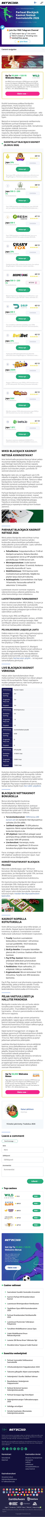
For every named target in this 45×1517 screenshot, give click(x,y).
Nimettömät (6, 1458)
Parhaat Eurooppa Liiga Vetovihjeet (20, 1395)
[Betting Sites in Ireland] (7, 1489)
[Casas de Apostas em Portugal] (12, 1495)
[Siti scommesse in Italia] (35, 1489)
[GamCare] (32, 1498)
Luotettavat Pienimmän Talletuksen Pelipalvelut (20, 1323)
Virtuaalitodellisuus (32, 1467)
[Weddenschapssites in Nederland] (16, 1492)
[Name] (41, 2)
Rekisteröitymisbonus (9, 1479)
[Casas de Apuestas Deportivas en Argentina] (35, 1492)
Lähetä (34, 1181)
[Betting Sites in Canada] (20, 1489)
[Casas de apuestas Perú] (8, 1495)
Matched (5, 1460)
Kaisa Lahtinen (27, 1109)
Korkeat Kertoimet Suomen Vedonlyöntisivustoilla (17, 1389)
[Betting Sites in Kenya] (26, 1489)
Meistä (29, 1507)
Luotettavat (29, 1464)
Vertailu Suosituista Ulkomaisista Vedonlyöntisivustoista (19, 1412)
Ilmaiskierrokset (7, 1477)
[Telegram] (3, 1448)
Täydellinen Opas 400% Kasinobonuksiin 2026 (22, 1309)
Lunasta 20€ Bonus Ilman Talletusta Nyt (22, 1340)
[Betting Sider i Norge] (10, 1492)
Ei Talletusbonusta (8, 1481)
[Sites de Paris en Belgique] (42, 1489)
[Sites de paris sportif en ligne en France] (39, 1489)
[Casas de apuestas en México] (32, 1492)
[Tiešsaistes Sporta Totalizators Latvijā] (31, 1495)
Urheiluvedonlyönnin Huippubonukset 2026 (23, 1367)
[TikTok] (25, 1448)
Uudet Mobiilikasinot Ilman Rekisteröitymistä (17, 1334)
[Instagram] (14, 1448)
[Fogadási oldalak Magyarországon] (27, 1495)
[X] (7, 1448)
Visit (36, 1196)
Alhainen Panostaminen (33, 1458)
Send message (9, 1141)
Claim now (21, 93)
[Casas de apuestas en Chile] (39, 1492)
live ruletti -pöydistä (32, 786)
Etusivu (18, 8)
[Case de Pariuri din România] (24, 1495)
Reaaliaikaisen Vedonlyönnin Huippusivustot (18, 1382)
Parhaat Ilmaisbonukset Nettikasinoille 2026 (21, 1316)
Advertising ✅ (37, 1507)
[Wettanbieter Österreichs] (23, 1492)
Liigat (6, 1507)
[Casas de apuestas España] (29, 1492)
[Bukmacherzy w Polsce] (18, 1495)
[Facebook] (11, 1448)
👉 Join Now (22, 41)
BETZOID (31, 283)
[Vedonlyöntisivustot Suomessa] (4, 1492)
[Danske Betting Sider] (13, 1492)
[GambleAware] (16, 1498)
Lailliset (28, 1462)
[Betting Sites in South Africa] (32, 1489)
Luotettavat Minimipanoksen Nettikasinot (23, 1304)
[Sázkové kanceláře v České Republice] (21, 1495)
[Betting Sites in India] (16, 1489)
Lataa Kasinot (30, 1469)
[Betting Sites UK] (4, 1489)
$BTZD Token (21, 1507)
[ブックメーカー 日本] (37, 1495)
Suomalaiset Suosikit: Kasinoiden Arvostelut (23, 1292)
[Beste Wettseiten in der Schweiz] (26, 1492)
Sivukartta (13, 1507)
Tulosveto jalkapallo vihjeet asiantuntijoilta (23, 1372)
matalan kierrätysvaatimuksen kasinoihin (21, 894)
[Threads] (18, 1448)
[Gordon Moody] (13, 1503)
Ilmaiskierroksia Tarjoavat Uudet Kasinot (22, 1345)
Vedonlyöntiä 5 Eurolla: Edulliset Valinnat (22, 1376)
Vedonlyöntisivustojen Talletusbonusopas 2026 (22, 1400)
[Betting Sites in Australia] (13, 1489)
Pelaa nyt (22, 169)
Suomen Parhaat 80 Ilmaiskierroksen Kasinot (21, 1298)
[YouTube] (22, 1448)
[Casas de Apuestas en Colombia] (42, 1492)
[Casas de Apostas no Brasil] (15, 1495)
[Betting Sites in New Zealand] (23, 1489)
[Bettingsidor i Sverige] (7, 1492)
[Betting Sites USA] (10, 1489)
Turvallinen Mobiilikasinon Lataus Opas (21, 1329)
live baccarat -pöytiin (22, 658)
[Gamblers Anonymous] (35, 1503)
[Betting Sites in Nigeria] (29, 1489)
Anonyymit (29, 1460)
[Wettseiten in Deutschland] (20, 1492)
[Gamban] (25, 1503)
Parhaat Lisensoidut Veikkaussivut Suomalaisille (20, 1361)
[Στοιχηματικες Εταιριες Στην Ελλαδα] (34, 1495)
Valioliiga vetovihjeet (15, 1406)
